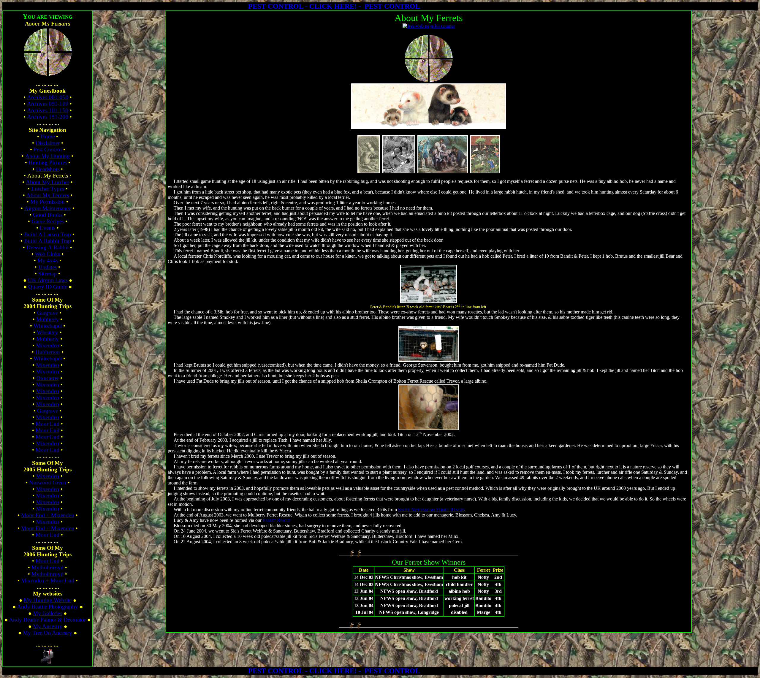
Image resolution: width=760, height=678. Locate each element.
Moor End (47, 424)
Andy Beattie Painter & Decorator (47, 620)
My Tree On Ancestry (47, 633)
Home (48, 136)
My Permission (47, 202)
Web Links (47, 254)
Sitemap (47, 273)
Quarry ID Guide (47, 286)
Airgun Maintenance (47, 208)
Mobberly (47, 319)
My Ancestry (47, 626)
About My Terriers (47, 195)
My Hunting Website (48, 600)
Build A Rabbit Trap (47, 241)
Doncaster (47, 378)
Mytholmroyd (47, 567)
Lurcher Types (47, 189)
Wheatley (47, 332)
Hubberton (47, 352)
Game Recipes (47, 221)
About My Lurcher (47, 182)
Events (47, 228)
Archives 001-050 (47, 97)
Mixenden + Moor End (47, 580)
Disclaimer (48, 143)
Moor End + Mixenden (47, 515)
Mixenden (47, 345)
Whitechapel (48, 326)
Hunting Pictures (47, 162)
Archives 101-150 (47, 110)
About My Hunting (47, 156)
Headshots (47, 169)
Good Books (47, 215)
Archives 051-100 (47, 104)
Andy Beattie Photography (47, 606)
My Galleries (47, 613)
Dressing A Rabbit (47, 247)
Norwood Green (47, 482)
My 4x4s (47, 260)
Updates (47, 267)
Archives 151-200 (47, 117)
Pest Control (48, 149)
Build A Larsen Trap (47, 234)
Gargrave (47, 313)
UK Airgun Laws (47, 280)
